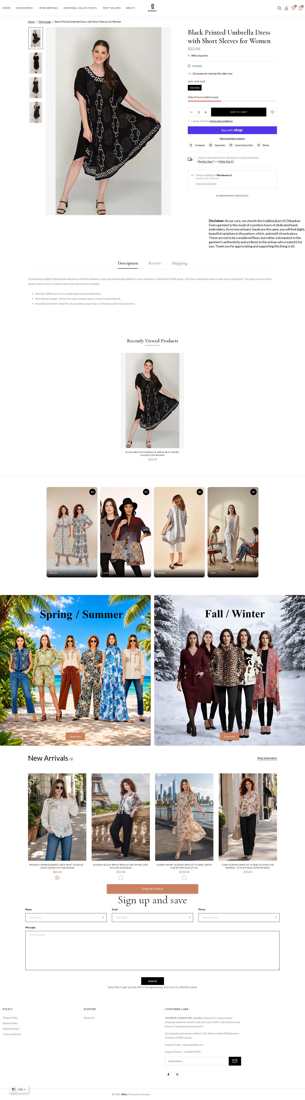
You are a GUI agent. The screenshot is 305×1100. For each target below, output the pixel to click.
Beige (57, 877)
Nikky (124, 1094)
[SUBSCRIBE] (235, 1061)
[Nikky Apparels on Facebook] (168, 1074)
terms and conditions (221, 120)
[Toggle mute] (92, 492)
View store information (206, 183)
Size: (196, 81)
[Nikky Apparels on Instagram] (177, 1074)
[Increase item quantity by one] (205, 112)
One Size (195, 87)
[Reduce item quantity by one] (191, 112)
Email (115, 909)
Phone (201, 909)
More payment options (232, 138)
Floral (184, 877)
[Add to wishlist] (272, 112)
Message (30, 927)
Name (28, 909)
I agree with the (212, 120)
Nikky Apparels (200, 55)
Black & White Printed (120, 877)
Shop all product (267, 758)
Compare (200, 145)
